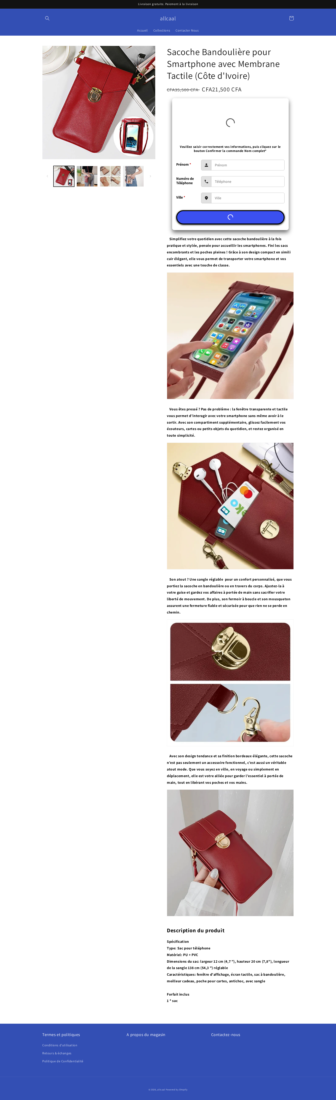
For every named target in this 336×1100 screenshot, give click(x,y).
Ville (180, 197)
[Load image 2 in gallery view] (87, 176)
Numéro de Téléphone (185, 180)
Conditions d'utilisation (59, 1045)
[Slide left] (47, 176)
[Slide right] (150, 176)
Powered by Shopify (177, 1089)
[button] (47, 18)
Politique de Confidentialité (62, 1061)
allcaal (161, 1089)
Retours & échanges (57, 1053)
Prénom (183, 164)
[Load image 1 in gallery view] (63, 176)
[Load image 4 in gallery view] (133, 176)
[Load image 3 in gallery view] (110, 176)
